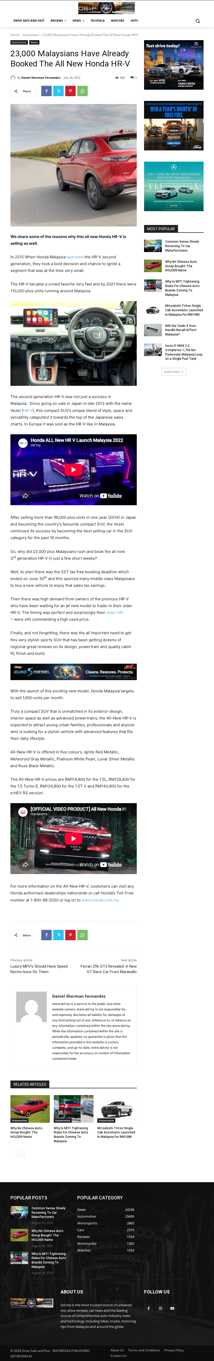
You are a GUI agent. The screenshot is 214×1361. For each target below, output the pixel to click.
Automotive (31, 35)
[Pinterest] (70, 91)
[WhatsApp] (82, 91)
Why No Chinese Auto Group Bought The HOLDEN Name (26, 1132)
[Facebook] (46, 91)
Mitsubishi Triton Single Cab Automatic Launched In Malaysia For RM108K (116, 1132)
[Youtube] (172, 1308)
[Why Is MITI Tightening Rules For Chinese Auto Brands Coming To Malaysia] (73, 1109)
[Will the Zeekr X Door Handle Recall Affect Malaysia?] (153, 330)
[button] (197, 21)
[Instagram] (160, 1308)
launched (75, 256)
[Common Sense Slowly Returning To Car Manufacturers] (153, 246)
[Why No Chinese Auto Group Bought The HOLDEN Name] (30, 1109)
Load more (172, 371)
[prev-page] (13, 1153)
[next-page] (22, 1153)
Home (14, 35)
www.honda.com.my (100, 900)
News (34, 42)
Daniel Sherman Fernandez (40, 78)
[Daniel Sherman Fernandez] (13, 77)
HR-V (28, 410)
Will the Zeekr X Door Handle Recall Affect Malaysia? (181, 330)
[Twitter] (58, 91)
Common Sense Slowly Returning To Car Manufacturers (182, 246)
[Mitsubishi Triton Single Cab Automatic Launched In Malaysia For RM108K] (117, 1109)
